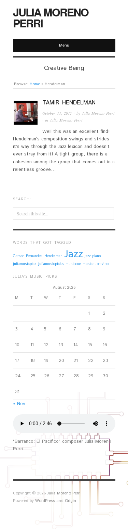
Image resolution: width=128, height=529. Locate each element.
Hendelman (53, 256)
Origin (70, 501)
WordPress (45, 501)
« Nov (19, 403)
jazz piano (93, 256)
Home (35, 84)
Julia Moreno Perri (50, 17)
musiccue (73, 264)
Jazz (73, 254)
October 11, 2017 (57, 113)
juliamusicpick (25, 264)
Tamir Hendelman (69, 103)
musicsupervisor (96, 264)
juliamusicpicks (51, 264)
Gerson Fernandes (28, 256)
